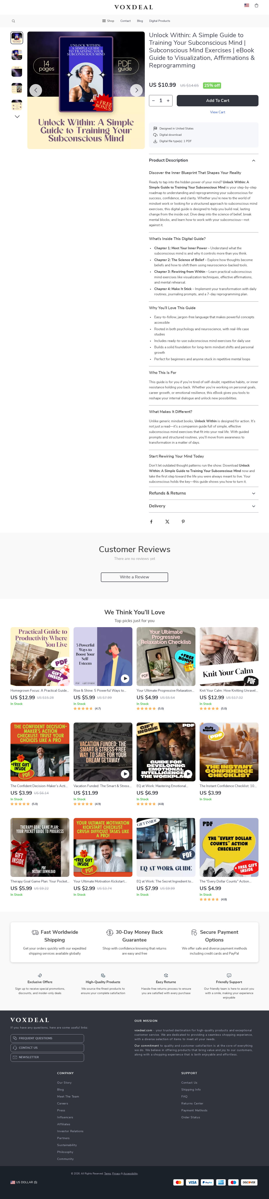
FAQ (184, 1096)
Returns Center (192, 1103)
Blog (140, 21)
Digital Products (159, 21)
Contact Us (189, 1082)
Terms (107, 1173)
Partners (63, 1138)
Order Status (190, 1117)
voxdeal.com (143, 1030)
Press (61, 1110)
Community (65, 1159)
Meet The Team (68, 1096)
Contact (125, 21)
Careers (62, 1103)
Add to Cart (217, 101)
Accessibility (130, 1173)
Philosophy (65, 1152)
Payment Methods (194, 1110)
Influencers (65, 1117)
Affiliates (63, 1124)
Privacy (116, 1173)
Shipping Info (191, 1089)
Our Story (64, 1082)
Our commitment (146, 1045)
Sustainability (67, 1145)
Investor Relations (70, 1131)
